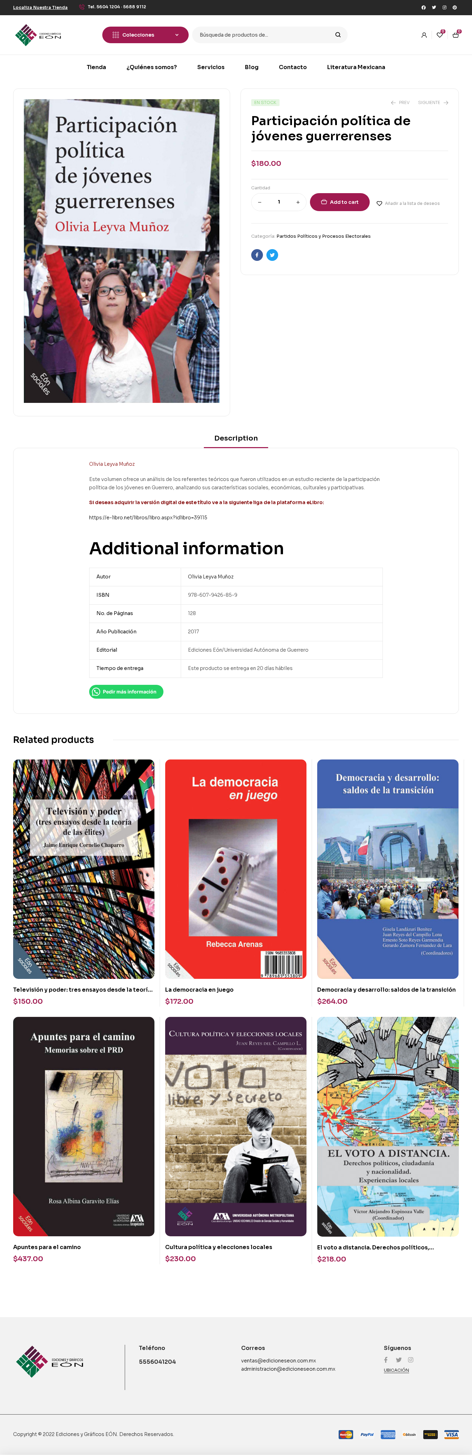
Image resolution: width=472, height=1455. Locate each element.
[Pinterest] (455, 7)
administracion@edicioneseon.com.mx (288, 1369)
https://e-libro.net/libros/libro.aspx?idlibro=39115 (148, 517)
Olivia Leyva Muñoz (211, 577)
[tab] (236, 441)
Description (236, 438)
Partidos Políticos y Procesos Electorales (323, 236)
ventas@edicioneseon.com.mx (278, 1361)
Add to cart (344, 202)
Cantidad (260, 187)
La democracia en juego (199, 989)
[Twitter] (434, 7)
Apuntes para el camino (47, 1247)
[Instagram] (444, 7)
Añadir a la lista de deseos (412, 203)
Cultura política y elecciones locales (218, 1247)
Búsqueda (338, 35)
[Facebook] (423, 7)
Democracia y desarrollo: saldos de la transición (386, 989)
